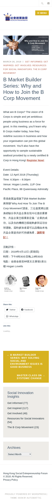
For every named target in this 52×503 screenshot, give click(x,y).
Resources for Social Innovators (25, 418)
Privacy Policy (10, 480)
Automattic (34, 498)
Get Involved (23, 65)
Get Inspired (14, 408)
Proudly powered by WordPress (25, 494)
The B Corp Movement (20, 427)
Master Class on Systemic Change (29, 377)
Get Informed (33, 62)
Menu (43, 12)
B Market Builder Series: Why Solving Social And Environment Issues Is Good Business (26, 361)
